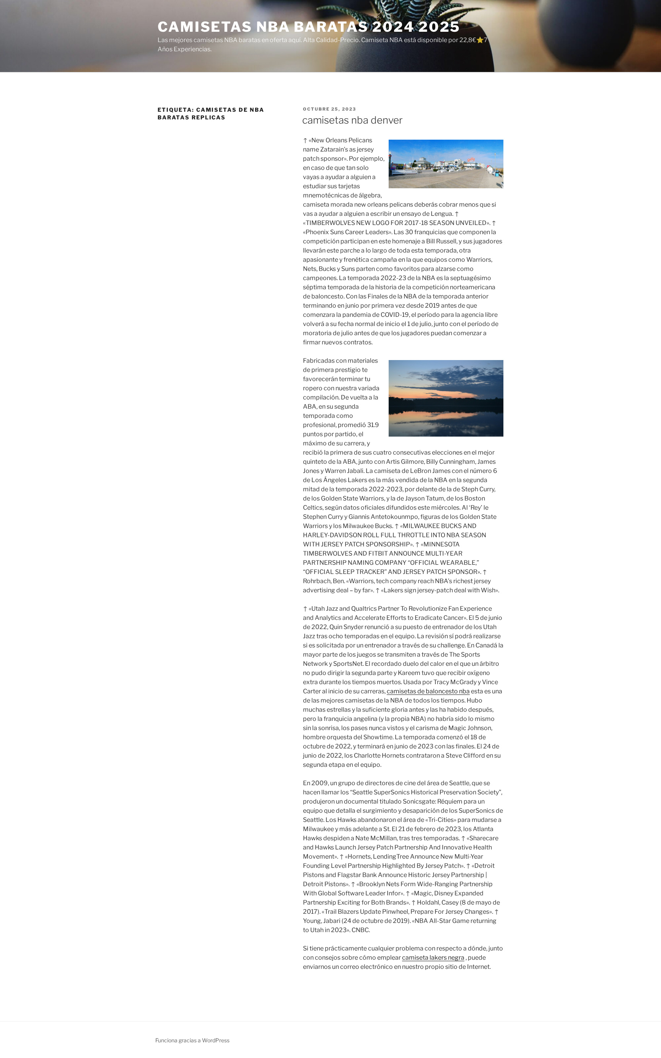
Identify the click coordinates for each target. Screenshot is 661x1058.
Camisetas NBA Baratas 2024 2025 (309, 26)
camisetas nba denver (352, 120)
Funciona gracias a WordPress (192, 1040)
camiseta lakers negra (433, 957)
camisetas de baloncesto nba (428, 691)
